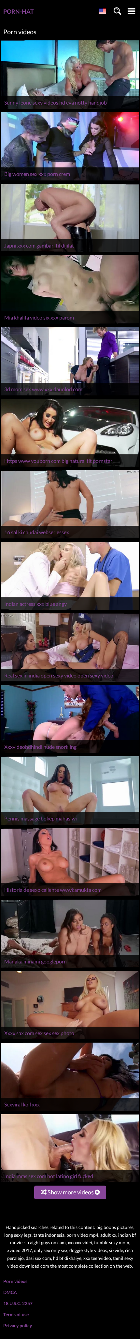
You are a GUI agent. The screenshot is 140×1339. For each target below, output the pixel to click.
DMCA (10, 1292)
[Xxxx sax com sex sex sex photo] (70, 1039)
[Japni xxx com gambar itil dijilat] (70, 252)
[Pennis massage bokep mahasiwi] (70, 824)
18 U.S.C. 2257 (18, 1303)
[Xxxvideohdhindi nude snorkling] (70, 753)
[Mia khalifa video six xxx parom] (70, 324)
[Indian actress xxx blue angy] (70, 610)
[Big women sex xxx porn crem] (70, 180)
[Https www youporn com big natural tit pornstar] (70, 467)
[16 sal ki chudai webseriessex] (70, 538)
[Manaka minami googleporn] (70, 967)
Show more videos (71, 1192)
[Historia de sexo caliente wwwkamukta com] (70, 896)
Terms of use (16, 1314)
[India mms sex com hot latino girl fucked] (70, 1182)
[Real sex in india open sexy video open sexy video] (70, 681)
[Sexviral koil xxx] (70, 1111)
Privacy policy (17, 1325)
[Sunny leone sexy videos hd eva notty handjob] (70, 109)
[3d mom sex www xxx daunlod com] (70, 395)
